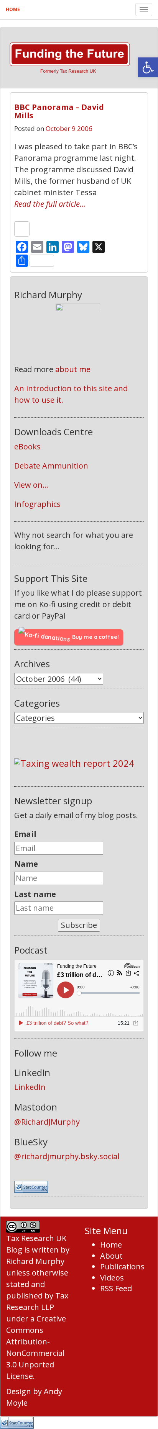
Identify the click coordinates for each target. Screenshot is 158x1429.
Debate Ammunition (51, 466)
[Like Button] (22, 229)
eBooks (27, 446)
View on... (31, 485)
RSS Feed (116, 1288)
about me (73, 369)
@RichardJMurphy (47, 1122)
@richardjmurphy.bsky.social (66, 1156)
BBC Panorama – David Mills (59, 111)
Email (25, 834)
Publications (122, 1266)
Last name (35, 894)
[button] (148, 67)
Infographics (37, 504)
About (111, 1256)
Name (26, 864)
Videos (112, 1277)
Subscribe (79, 925)
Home (13, 9)
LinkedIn (30, 1087)
